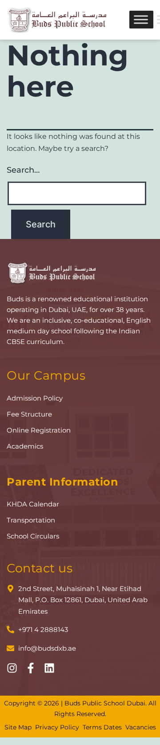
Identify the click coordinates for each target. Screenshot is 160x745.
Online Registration (39, 430)
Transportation (31, 520)
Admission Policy (35, 398)
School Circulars (33, 536)
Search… (23, 170)
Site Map (18, 727)
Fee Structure (29, 414)
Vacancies (140, 727)
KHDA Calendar (33, 504)
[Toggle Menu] (141, 20)
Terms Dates (102, 727)
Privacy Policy (57, 727)
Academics (25, 446)
